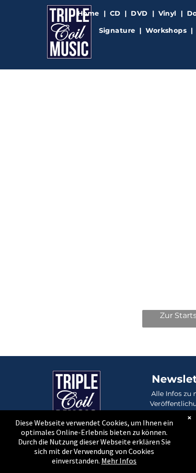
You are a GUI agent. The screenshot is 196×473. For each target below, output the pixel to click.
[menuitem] (89, 13)
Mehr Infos (119, 460)
